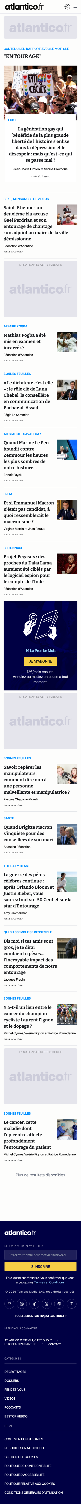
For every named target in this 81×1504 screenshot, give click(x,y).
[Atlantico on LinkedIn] (47, 1304)
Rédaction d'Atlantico (18, 246)
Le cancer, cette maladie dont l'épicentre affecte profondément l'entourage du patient (27, 1135)
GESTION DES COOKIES (21, 1457)
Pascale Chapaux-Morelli (21, 799)
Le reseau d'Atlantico (20, 1344)
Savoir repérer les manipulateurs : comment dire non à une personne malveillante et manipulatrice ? (37, 779)
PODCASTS (12, 1407)
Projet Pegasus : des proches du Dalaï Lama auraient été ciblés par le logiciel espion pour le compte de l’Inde (28, 569)
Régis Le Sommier (16, 415)
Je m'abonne (40, 661)
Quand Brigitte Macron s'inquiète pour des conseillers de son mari (28, 833)
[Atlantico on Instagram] (59, 1304)
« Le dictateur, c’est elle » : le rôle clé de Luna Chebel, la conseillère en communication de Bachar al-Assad (28, 395)
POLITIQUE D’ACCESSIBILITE (24, 1475)
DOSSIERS (11, 1380)
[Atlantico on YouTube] (71, 1304)
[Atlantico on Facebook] (34, 1304)
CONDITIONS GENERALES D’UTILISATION (33, 1492)
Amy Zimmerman (15, 913)
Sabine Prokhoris (56, 169)
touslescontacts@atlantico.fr (40, 1316)
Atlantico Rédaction (17, 847)
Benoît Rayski (13, 475)
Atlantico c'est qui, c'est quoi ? (28, 1340)
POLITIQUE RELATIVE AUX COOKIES (29, 1483)
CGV (7, 1439)
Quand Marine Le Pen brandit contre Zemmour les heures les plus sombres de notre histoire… (26, 455)
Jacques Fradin (14, 979)
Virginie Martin (14, 529)
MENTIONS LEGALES (28, 1439)
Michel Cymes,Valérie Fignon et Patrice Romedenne (40, 1033)
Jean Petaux (36, 529)
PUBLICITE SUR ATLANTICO (24, 1448)
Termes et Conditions (49, 1282)
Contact (54, 1344)
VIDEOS (9, 1398)
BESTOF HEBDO (15, 1416)
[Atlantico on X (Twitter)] (22, 1304)
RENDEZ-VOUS (14, 1389)
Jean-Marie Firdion (27, 169)
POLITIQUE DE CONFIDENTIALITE (28, 1466)
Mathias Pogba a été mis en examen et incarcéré (25, 341)
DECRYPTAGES (15, 1372)
